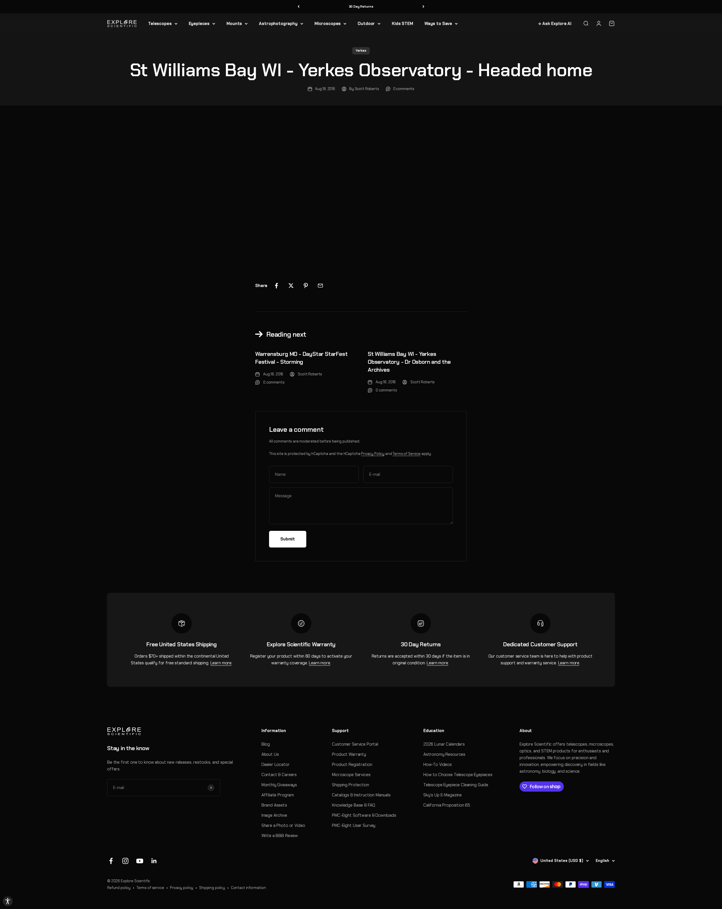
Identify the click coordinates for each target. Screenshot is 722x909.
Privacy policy (181, 887)
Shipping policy (212, 887)
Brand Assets (274, 805)
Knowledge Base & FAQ (353, 805)
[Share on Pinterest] (305, 285)
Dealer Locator (275, 764)
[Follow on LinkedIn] (154, 861)
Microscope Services (351, 774)
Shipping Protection (350, 785)
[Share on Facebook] (276, 285)
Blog (265, 744)
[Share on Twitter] (291, 285)
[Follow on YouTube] (140, 861)
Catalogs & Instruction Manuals (361, 795)
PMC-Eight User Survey (353, 825)
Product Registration (352, 764)
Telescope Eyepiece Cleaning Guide (455, 785)
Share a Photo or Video (283, 825)
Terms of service (150, 887)
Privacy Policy (372, 453)
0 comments (404, 88)
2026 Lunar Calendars (444, 744)
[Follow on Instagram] (125, 861)
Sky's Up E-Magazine (442, 795)
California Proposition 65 (446, 805)
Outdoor (366, 23)
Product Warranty (349, 754)
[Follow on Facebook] (111, 861)
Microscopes (327, 23)
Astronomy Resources (444, 754)
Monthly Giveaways (279, 785)
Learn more (221, 663)
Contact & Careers (279, 774)
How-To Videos (437, 764)
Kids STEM (402, 23)
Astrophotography (278, 23)
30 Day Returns (361, 6)
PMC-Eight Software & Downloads (364, 815)
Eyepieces (199, 23)
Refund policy (119, 887)
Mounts (234, 23)
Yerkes (361, 50)
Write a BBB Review (279, 835)
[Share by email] (320, 285)
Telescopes (160, 23)
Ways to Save (438, 23)
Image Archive (274, 815)
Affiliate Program (277, 795)
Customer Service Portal (355, 744)
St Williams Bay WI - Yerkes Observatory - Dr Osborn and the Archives (409, 361)
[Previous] (299, 6)
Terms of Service (407, 453)
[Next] (423, 6)
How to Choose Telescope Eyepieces (457, 774)
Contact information (248, 887)
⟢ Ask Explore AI (554, 23)
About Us (270, 754)
